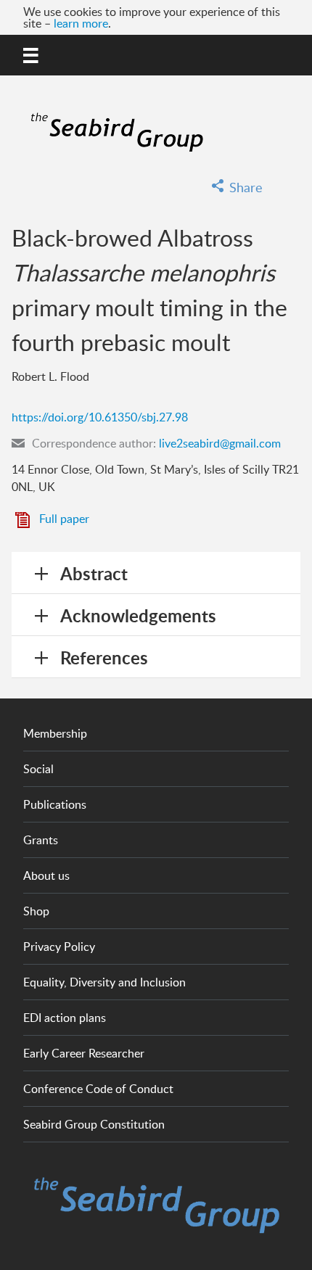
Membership (55, 733)
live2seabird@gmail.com (220, 443)
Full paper (64, 519)
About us (46, 875)
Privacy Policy (59, 946)
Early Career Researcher (83, 1053)
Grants (40, 840)
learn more (81, 23)
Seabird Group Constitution (94, 1124)
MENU (32, 53)
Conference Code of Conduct (98, 1089)
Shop (36, 911)
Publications (54, 804)
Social (38, 769)
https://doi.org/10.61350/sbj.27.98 (100, 417)
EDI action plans (64, 1018)
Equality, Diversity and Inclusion (104, 982)
